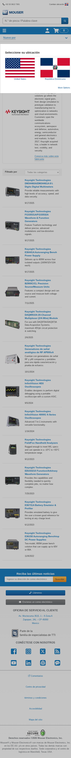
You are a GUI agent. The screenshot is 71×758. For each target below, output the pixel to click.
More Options (64, 88)
